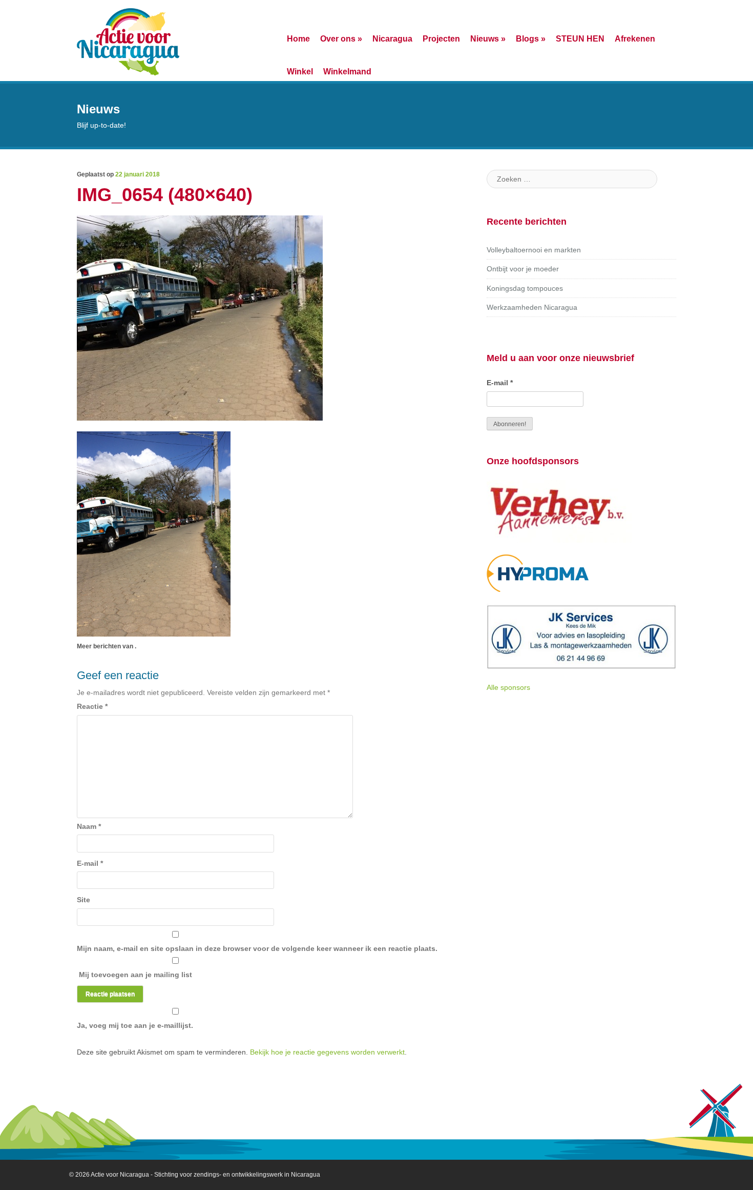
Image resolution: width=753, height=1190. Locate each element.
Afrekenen (635, 38)
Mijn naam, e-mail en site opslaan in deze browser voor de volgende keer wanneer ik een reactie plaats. (257, 948)
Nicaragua (392, 38)
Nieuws (488, 38)
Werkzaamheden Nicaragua (532, 307)
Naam (89, 826)
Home (298, 38)
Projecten (441, 38)
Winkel (300, 71)
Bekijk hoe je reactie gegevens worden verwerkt (327, 1052)
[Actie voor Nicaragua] (128, 40)
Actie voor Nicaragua (120, 1174)
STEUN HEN (580, 38)
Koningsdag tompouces (525, 288)
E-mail (90, 863)
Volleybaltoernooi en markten (534, 250)
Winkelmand (347, 71)
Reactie (92, 706)
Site (83, 900)
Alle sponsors (508, 687)
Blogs (531, 38)
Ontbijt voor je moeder (523, 269)
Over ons (341, 38)
